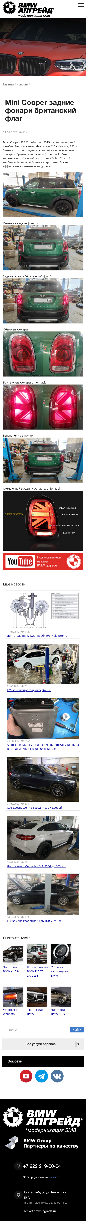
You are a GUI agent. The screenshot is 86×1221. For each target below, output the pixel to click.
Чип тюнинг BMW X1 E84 (11, 969)
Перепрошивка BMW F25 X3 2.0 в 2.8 (37, 971)
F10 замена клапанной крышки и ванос (34, 921)
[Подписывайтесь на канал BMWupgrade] (43, 568)
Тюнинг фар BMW (35, 1012)
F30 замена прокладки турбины (29, 690)
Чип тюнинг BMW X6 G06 (59, 1012)
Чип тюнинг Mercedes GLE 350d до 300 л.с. (36, 866)
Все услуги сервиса (52, 1044)
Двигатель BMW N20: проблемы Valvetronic (37, 636)
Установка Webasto (10, 1012)
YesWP (53, 1177)
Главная (8, 84)
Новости (22, 84)
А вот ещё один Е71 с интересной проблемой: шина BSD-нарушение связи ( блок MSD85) (43, 747)
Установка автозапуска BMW (59, 971)
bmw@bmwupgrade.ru (40, 1211)
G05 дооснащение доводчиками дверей (34, 807)
